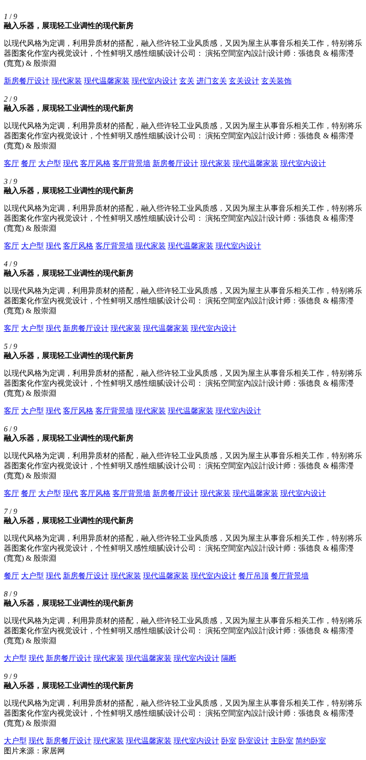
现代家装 (66, 81)
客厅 (11, 163)
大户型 (49, 163)
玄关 (186, 81)
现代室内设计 (154, 81)
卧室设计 (253, 741)
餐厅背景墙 (290, 576)
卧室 (228, 741)
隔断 (228, 658)
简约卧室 (310, 741)
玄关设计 (244, 81)
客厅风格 (95, 163)
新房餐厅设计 (27, 81)
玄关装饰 (276, 81)
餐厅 (28, 163)
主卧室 (282, 741)
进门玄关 (211, 81)
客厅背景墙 (131, 163)
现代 (70, 163)
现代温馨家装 (107, 81)
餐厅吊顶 (253, 576)
